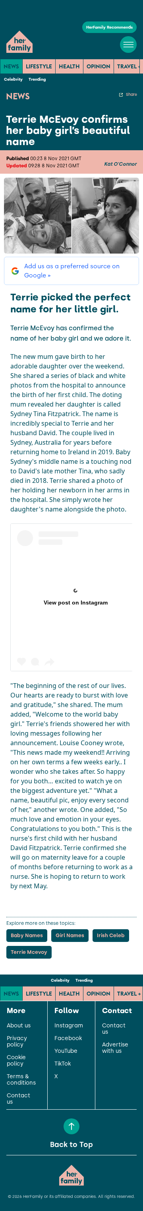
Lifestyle (39, 66)
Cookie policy (16, 1060)
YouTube (65, 1051)
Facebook (68, 1038)
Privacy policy (17, 1041)
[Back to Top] (71, 1126)
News (11, 66)
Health (69, 66)
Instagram (68, 1026)
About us (19, 1026)
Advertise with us (115, 1048)
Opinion (98, 66)
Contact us (18, 1099)
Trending (37, 79)
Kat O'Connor (120, 164)
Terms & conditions (21, 1079)
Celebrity (13, 79)
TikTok (62, 1064)
